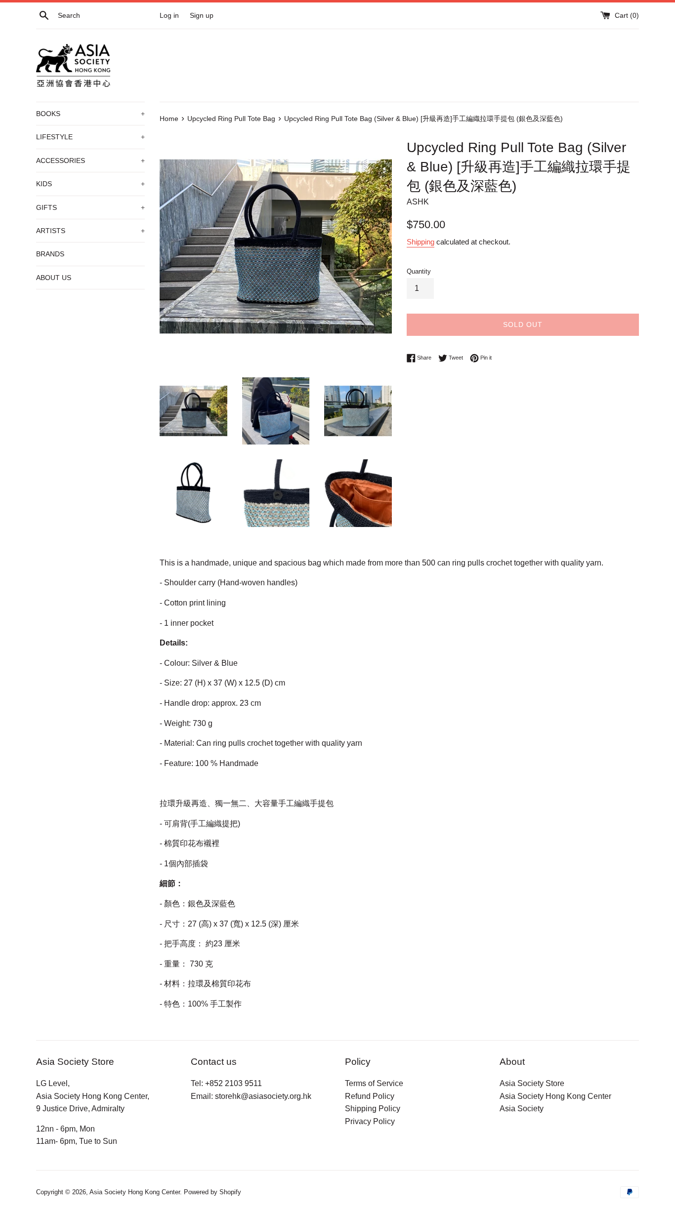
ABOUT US (53, 278)
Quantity (419, 271)
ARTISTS (90, 231)
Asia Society (522, 1108)
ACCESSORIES (90, 160)
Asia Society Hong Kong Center (555, 1096)
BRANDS (50, 254)
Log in (169, 15)
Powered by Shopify (212, 1192)
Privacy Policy (370, 1121)
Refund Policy (369, 1096)
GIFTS (90, 207)
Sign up (201, 15)
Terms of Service (374, 1083)
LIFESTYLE (90, 137)
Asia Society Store (532, 1083)
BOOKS (90, 114)
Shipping (420, 242)
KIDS (90, 184)
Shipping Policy (372, 1108)
